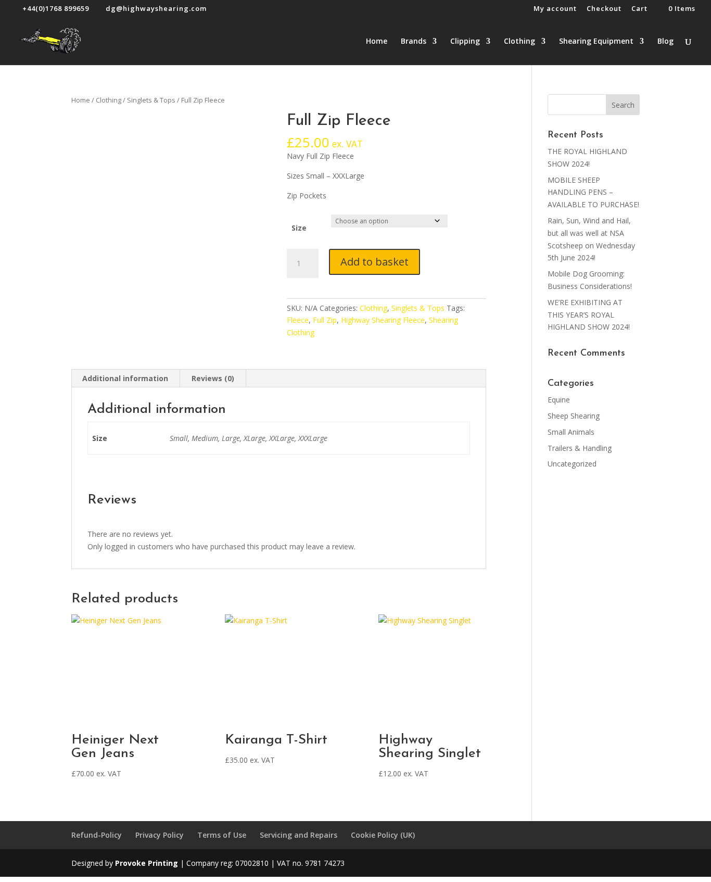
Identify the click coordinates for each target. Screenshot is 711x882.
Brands (413, 41)
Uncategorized (572, 464)
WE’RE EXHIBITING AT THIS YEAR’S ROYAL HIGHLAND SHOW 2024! (589, 314)
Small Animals (571, 432)
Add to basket (374, 262)
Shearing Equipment (596, 41)
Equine (559, 400)
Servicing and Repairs (298, 835)
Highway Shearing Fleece (383, 320)
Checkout (604, 9)
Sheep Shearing (574, 416)
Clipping (465, 41)
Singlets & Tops (151, 100)
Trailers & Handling (580, 448)
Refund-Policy (96, 835)
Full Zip (325, 320)
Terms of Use (221, 835)
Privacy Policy (159, 835)
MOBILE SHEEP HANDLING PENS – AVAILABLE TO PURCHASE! (593, 192)
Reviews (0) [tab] (213, 378)
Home (376, 41)
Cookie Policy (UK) (383, 835)
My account (555, 9)
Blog (665, 41)
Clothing (519, 41)
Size (299, 228)
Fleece (298, 320)
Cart (639, 9)
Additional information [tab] (125, 378)
